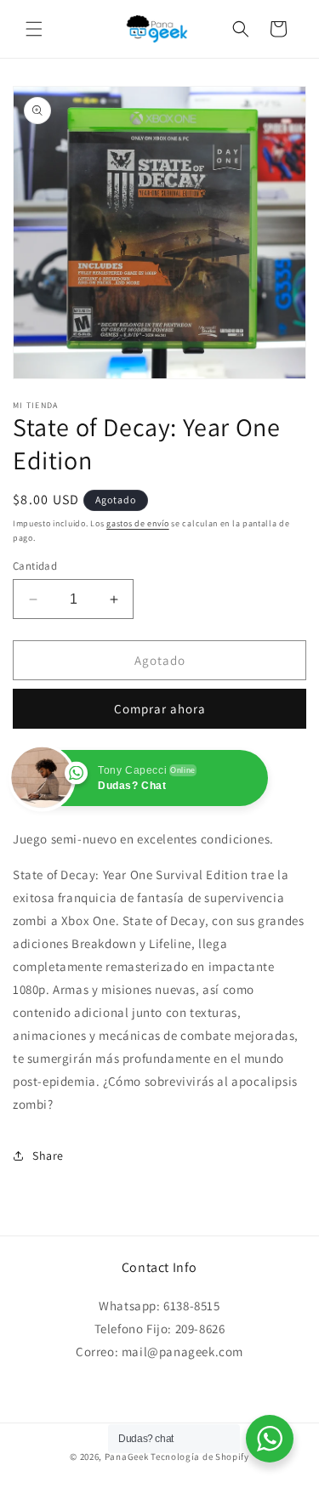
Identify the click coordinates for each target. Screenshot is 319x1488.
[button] (34, 29)
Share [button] (48, 1155)
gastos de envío (137, 523)
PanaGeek (127, 1456)
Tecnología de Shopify (200, 1456)
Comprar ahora (160, 709)
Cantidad (35, 566)
